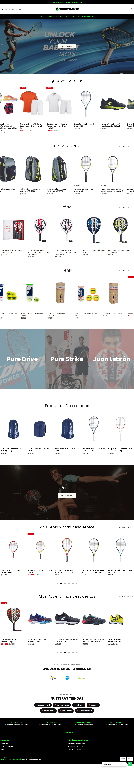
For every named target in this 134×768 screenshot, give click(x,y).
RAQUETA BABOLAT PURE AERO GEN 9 (65, 190)
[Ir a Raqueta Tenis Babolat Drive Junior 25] (93, 550)
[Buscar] (3, 9)
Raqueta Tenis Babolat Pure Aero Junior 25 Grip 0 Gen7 (66, 571)
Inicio (42, 17)
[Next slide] (130, 70)
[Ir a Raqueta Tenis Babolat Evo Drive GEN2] (67, 104)
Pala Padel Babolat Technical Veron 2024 (117, 251)
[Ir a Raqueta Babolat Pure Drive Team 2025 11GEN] (93, 429)
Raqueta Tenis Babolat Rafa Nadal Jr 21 (13, 571)
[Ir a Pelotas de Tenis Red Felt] (93, 293)
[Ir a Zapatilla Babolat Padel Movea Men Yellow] (120, 619)
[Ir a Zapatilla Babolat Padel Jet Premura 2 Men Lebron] (93, 619)
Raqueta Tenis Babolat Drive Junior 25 (94, 571)
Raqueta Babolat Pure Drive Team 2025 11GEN (93, 450)
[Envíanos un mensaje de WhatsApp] (130, 764)
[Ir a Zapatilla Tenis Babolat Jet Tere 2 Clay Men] (120, 104)
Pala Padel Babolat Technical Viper (9, 640)
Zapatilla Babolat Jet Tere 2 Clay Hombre (66, 640)
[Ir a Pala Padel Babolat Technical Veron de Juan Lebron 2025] (13, 230)
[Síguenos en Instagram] (93, 16)
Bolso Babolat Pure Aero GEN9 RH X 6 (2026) (38, 190)
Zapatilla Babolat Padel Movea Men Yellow (118, 640)
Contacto (68, 17)
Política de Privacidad (75, 746)
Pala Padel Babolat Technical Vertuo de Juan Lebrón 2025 (39, 252)
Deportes (49, 17)
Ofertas (76, 17)
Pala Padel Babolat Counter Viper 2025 (93, 251)
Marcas (58, 17)
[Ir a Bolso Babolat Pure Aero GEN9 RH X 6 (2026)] (40, 169)
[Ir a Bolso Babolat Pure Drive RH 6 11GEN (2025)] (13, 429)
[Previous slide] (3, 70)
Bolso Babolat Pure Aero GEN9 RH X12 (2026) (11, 190)
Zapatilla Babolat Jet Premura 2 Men (37, 640)
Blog (2, 749)
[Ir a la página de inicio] (67, 9)
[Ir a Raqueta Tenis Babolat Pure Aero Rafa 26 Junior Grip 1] (40, 550)
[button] (61, 70)
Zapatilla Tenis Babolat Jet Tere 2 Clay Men (119, 125)
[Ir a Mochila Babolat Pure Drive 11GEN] (40, 429)
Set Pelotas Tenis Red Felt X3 (120, 313)
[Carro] (131, 9)
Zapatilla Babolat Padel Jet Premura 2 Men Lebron (93, 640)
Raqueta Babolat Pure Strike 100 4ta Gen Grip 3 (120, 450)
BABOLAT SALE (85, 17)
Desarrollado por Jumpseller (31, 760)
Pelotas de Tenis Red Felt (92, 313)
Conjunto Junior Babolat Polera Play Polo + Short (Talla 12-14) (38, 126)
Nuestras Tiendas (7, 746)
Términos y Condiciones (76, 744)
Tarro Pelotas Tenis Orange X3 (66, 314)
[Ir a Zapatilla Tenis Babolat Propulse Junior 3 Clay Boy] (93, 104)
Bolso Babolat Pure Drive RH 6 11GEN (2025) (13, 450)
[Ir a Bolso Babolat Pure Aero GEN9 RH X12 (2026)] (13, 169)
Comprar (76, 2)
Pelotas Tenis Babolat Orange (37, 314)
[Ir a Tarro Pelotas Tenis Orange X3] (67, 293)
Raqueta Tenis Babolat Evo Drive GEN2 (66, 125)
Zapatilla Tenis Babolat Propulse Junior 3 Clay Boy (93, 125)
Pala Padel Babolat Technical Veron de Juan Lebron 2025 (11, 252)
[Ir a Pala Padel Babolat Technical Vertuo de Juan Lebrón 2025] (40, 230)
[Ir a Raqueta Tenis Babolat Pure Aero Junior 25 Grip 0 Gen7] (67, 550)
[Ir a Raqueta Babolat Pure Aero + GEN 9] (120, 169)
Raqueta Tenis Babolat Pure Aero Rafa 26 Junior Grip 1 (39, 571)
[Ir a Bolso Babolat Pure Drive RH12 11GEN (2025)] (67, 429)
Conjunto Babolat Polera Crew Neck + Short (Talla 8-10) (12, 126)
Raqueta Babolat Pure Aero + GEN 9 (119, 190)
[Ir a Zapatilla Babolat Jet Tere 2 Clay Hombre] (67, 619)
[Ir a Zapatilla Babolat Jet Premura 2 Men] (40, 619)
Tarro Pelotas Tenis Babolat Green (12, 314)
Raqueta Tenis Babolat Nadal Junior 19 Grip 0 (118, 571)
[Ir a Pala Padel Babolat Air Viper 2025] (67, 230)
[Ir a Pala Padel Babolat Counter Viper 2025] (93, 230)
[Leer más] (22, 359)
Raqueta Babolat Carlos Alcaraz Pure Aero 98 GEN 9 (93, 190)
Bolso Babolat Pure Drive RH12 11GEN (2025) (67, 450)
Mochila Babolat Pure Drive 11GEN (39, 450)
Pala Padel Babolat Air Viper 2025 (66, 251)
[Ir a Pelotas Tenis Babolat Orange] (40, 293)
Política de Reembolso (75, 749)
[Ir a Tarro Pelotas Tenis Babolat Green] (13, 293)
